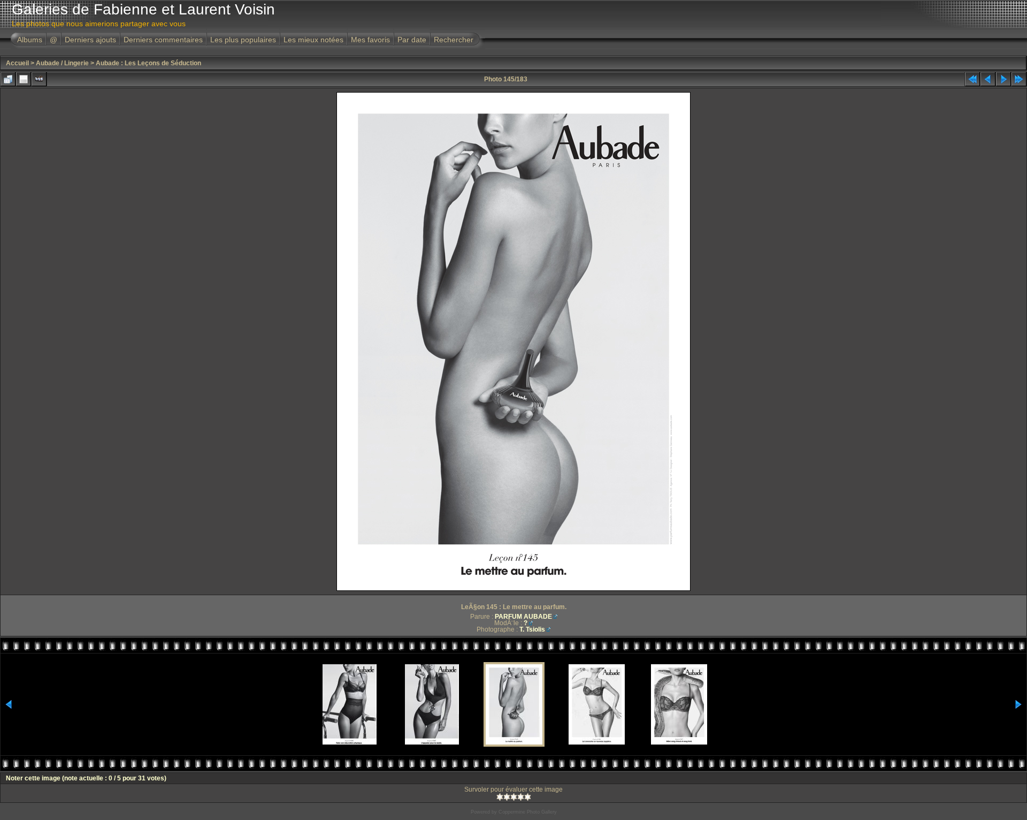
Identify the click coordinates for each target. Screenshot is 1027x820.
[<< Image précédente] (987, 79)
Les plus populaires (243, 39)
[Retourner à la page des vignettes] (8, 79)
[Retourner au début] (972, 79)
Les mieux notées (313, 39)
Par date (411, 39)
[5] (527, 797)
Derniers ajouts (90, 39)
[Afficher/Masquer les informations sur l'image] (23, 79)
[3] (513, 797)
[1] (499, 797)
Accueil (17, 63)
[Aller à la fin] (1018, 79)
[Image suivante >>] (1003, 79)
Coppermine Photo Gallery (528, 812)
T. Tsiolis (532, 629)
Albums (29, 39)
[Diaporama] (39, 79)
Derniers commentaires (163, 39)
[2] (506, 797)
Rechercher (453, 39)
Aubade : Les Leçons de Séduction (148, 63)
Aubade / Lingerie (62, 63)
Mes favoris (370, 39)
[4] (520, 797)
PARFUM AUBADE (523, 616)
